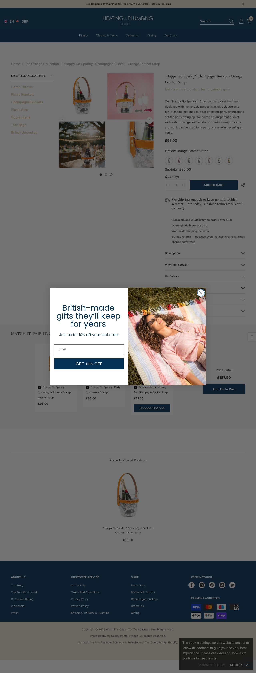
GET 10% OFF (89, 364)
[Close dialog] (200, 292)
